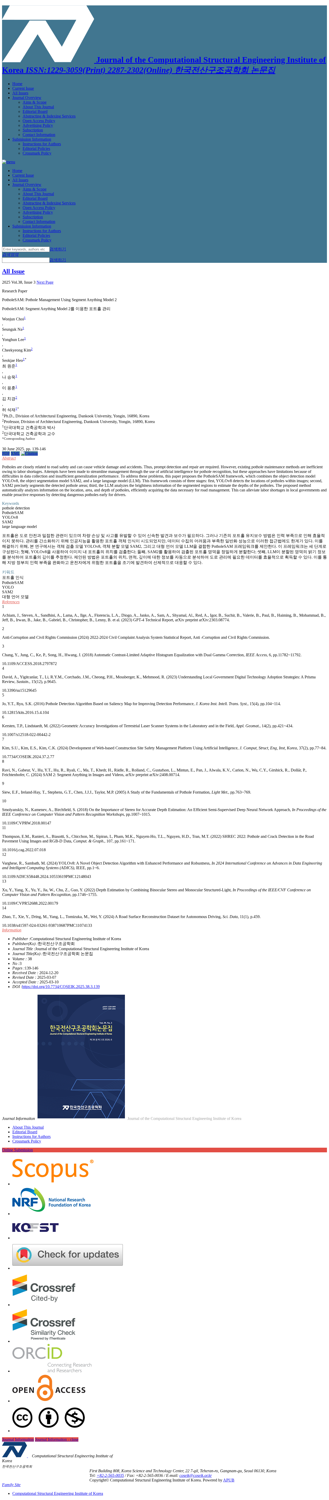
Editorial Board (35, 111)
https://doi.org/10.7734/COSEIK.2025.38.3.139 (61, 986)
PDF (6, 453)
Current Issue (23, 88)
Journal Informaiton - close (56, 1439)
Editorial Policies (36, 148)
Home (17, 84)
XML (15, 453)
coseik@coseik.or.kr (195, 1475)
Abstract (9, 458)
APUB (228, 1480)
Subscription (33, 130)
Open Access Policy (39, 121)
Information (11, 930)
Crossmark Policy (37, 153)
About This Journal (38, 107)
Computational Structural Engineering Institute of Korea (57, 1493)
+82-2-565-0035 (110, 1475)
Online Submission (17, 1150)
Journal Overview (26, 97)
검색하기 (58, 249)
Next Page (44, 282)
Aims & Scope (35, 102)
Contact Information (39, 134)
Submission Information (31, 139)
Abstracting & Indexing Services (49, 116)
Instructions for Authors (42, 144)
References (11, 602)
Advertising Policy (38, 125)
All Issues (20, 93)
